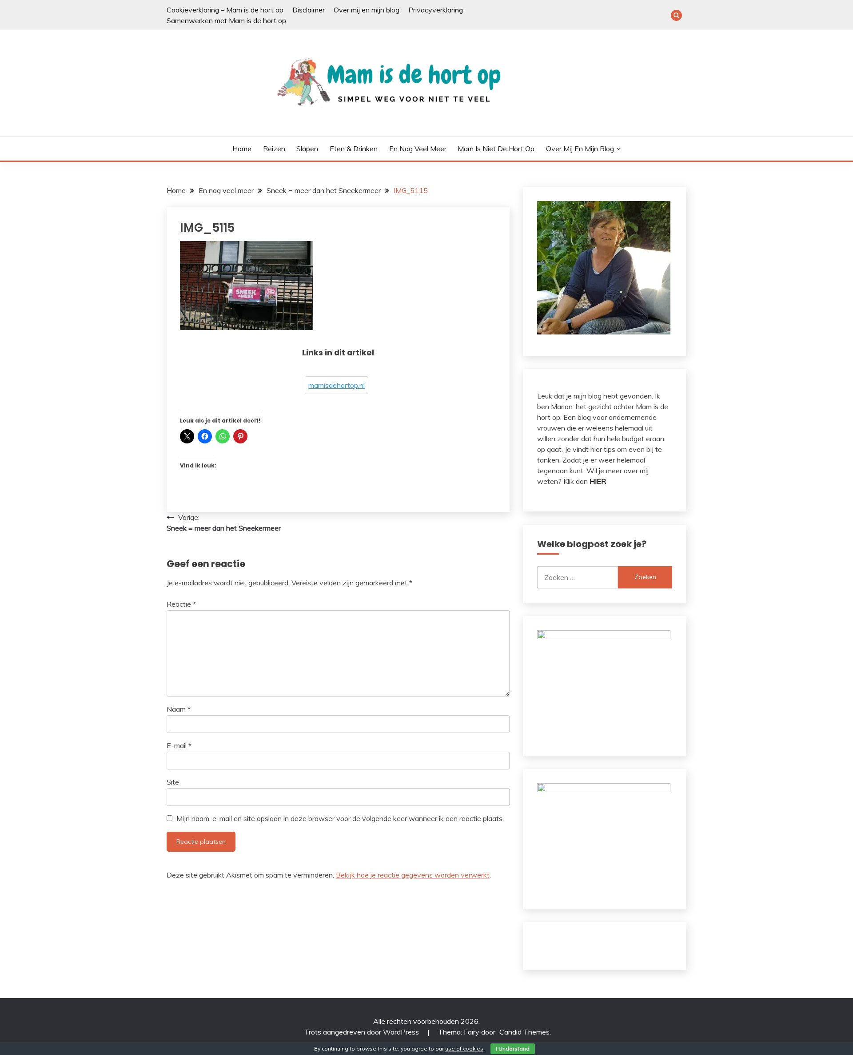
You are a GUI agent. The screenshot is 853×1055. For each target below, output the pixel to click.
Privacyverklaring (435, 9)
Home (241, 148)
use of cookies (464, 1048)
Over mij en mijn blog (366, 9)
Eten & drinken (354, 148)
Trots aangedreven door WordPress (362, 1031)
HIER (598, 481)
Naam (179, 709)
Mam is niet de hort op (496, 148)
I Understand (513, 1048)
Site (173, 781)
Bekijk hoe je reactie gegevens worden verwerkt (413, 874)
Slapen (307, 148)
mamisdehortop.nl (336, 385)
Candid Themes (524, 1031)
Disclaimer (308, 9)
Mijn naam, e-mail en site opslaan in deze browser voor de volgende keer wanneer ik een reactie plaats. (340, 818)
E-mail (179, 745)
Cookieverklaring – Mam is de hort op (225, 9)
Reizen (274, 148)
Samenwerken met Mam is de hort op (226, 20)
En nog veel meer (417, 148)
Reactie (181, 604)
